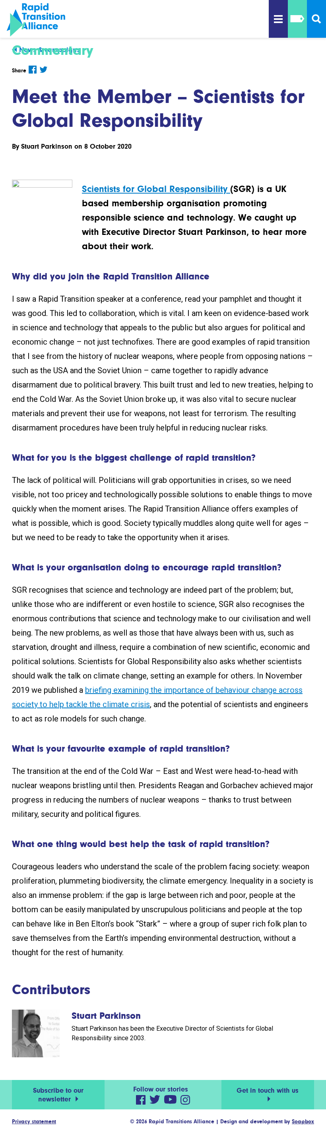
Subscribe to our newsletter (58, 1094)
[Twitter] (43, 69)
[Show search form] (316, 19)
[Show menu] (278, 19)
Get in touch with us (268, 1090)
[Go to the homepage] (47, 20)
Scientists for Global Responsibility (156, 189)
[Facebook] (33, 70)
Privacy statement (34, 1121)
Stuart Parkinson (46, 146)
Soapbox (303, 1121)
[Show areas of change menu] (297, 19)
